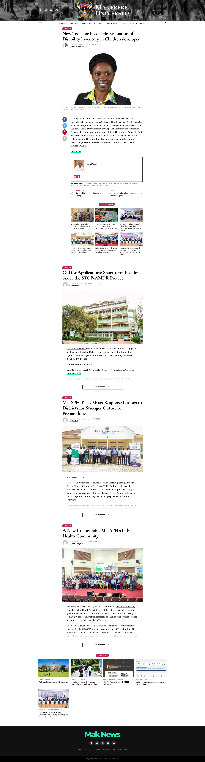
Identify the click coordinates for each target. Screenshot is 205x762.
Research (98, 23)
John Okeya (76, 544)
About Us (89, 749)
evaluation (114, 184)
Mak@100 (63, 23)
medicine (75, 185)
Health (133, 23)
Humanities (86, 23)
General (74, 23)
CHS (95, 184)
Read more (76, 151)
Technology (112, 23)
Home (79, 749)
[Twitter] (78, 177)
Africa (89, 184)
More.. (142, 23)
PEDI (94, 185)
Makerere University (76, 348)
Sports (124, 23)
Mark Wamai (76, 47)
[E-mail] (75, 177)
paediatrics (86, 185)
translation (103, 185)
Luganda (134, 184)
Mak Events (123, 749)
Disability (103, 184)
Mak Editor (75, 286)
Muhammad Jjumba (76, 477)
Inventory (125, 184)
